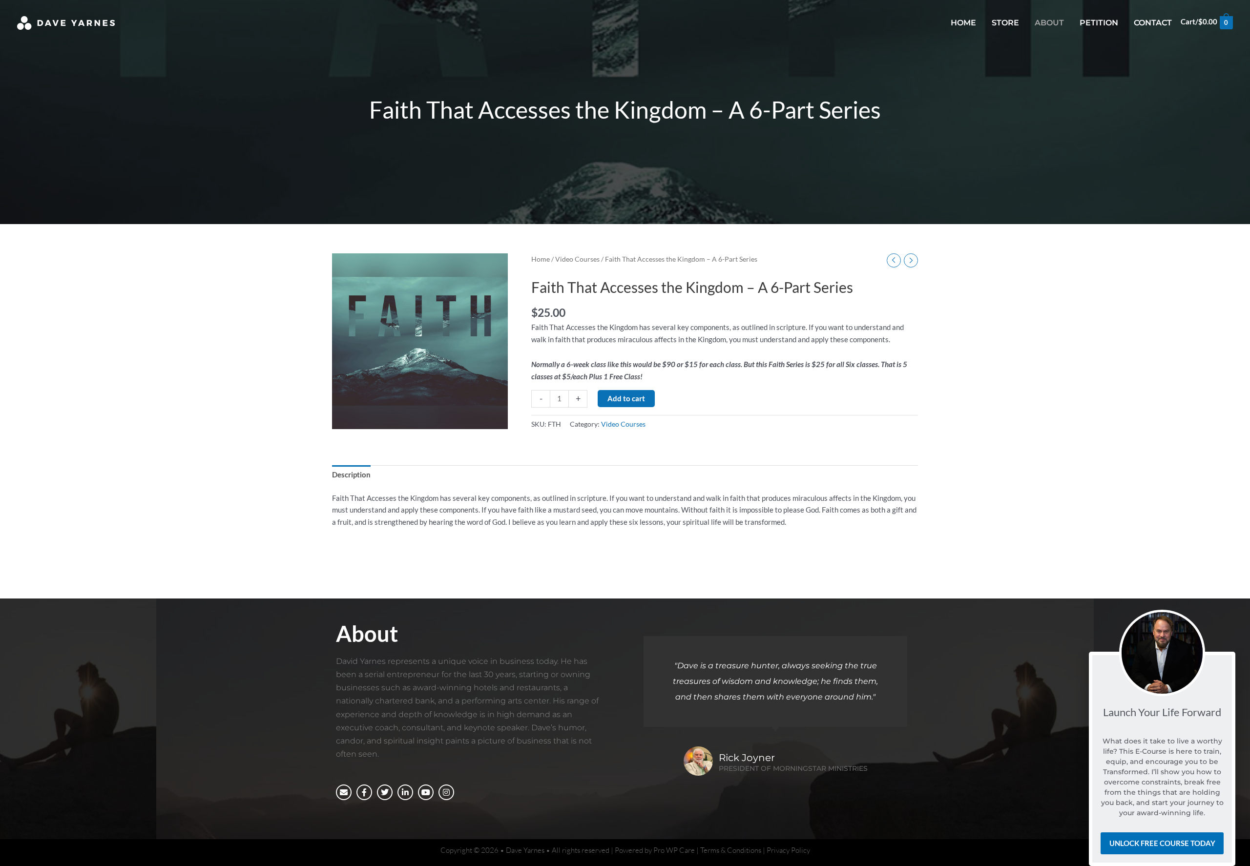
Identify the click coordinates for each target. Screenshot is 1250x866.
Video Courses (577, 259)
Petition (1099, 22)
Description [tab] (351, 474)
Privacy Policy (788, 850)
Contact (1153, 22)
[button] (1225, 663)
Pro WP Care (674, 850)
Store (1005, 22)
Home (963, 22)
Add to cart (626, 398)
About (1049, 22)
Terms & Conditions (730, 850)
